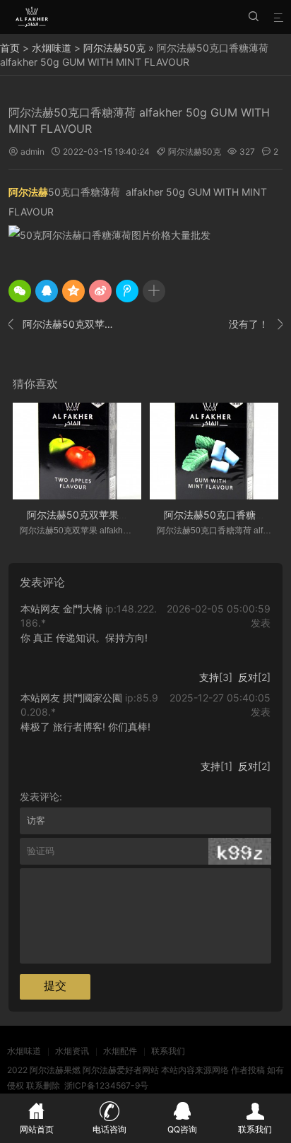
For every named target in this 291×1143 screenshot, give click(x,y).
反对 (248, 677)
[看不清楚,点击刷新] (239, 851)
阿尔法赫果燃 (55, 1070)
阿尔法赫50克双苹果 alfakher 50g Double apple (63, 324)
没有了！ (256, 324)
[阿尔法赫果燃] (32, 17)
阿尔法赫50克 (114, 48)
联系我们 (168, 1051)
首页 (10, 48)
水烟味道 (51, 48)
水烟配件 (120, 1051)
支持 (209, 677)
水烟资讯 (72, 1051)
